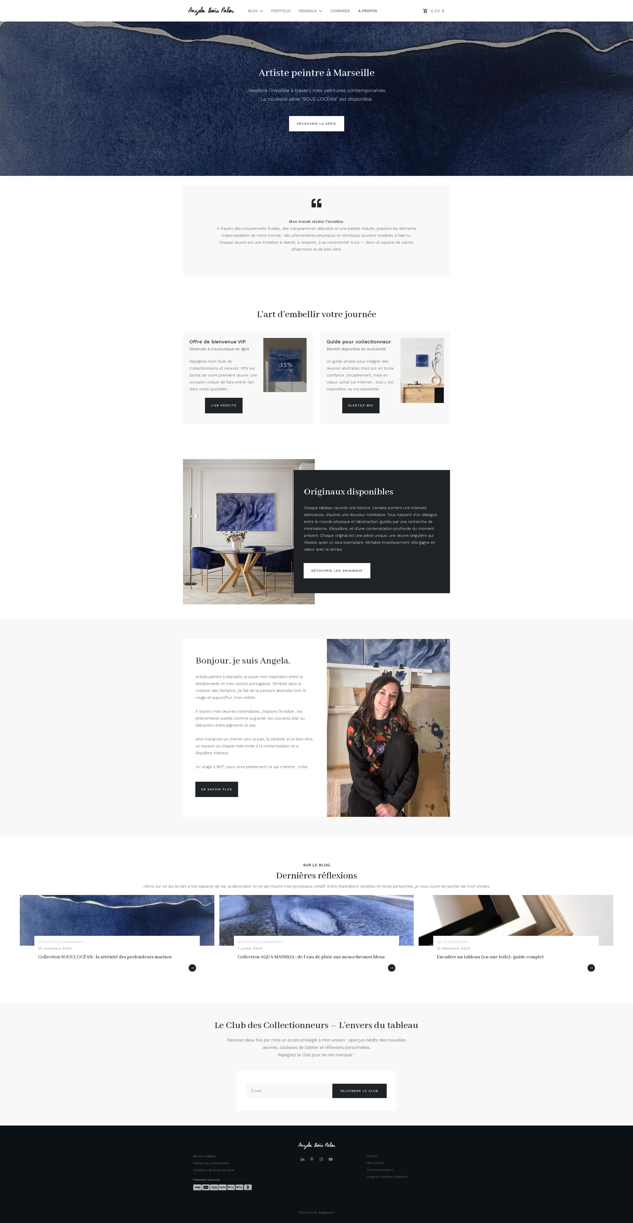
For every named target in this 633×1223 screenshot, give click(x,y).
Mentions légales (204, 1156)
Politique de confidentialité (211, 1163)
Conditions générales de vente (213, 1170)
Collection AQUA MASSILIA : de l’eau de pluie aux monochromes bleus (311, 957)
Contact (372, 1156)
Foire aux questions (380, 1170)
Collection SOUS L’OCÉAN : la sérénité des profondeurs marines (105, 957)
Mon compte (375, 1163)
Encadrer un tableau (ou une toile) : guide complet (490, 957)
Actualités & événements (60, 942)
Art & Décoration (452, 942)
